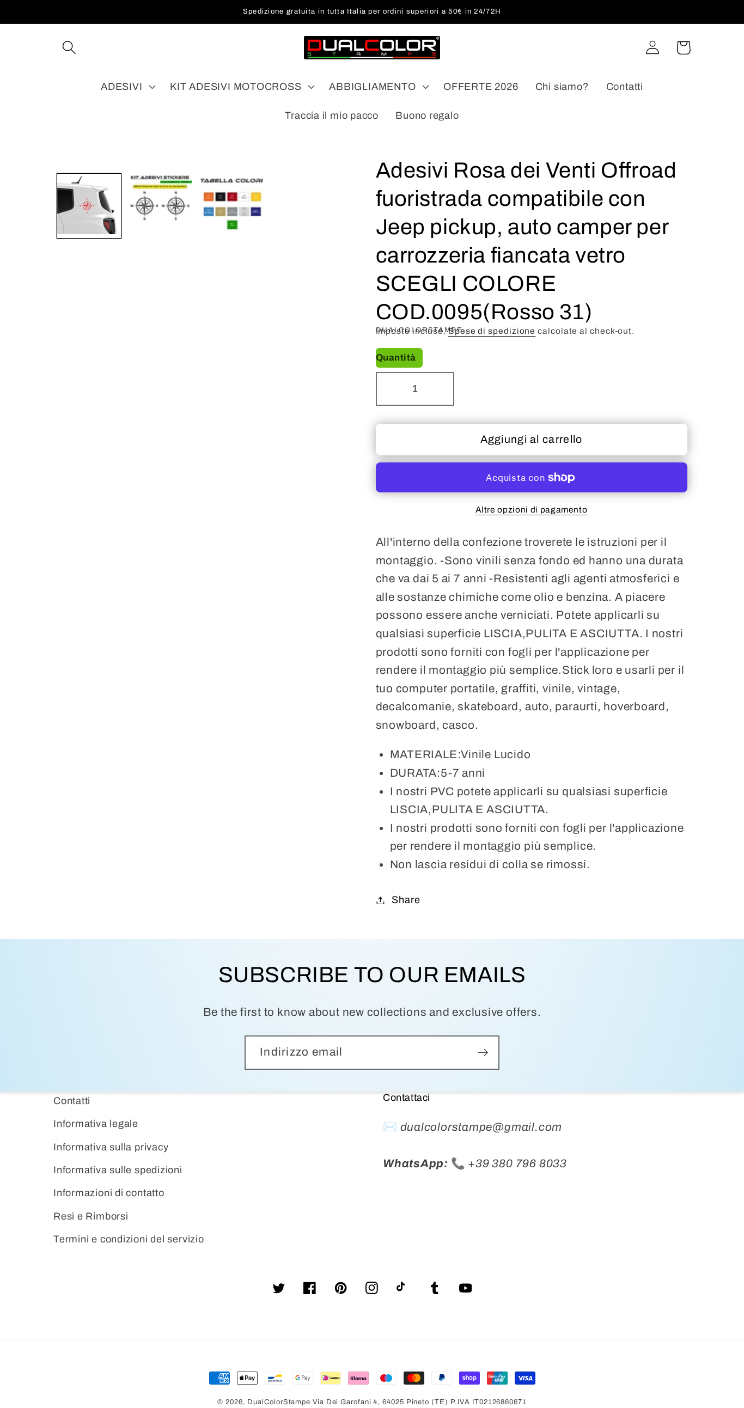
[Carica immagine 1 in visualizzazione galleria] (89, 206)
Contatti (71, 1100)
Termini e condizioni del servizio (128, 1239)
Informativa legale (95, 1123)
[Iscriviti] (482, 1052)
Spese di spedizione (491, 331)
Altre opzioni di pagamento (531, 509)
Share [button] (406, 899)
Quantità (396, 357)
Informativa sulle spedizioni (117, 1170)
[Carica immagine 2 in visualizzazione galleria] (160, 206)
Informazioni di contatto (108, 1192)
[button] (68, 47)
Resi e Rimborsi (91, 1216)
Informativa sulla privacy (111, 1147)
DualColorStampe (278, 1402)
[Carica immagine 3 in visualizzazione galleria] (231, 206)
